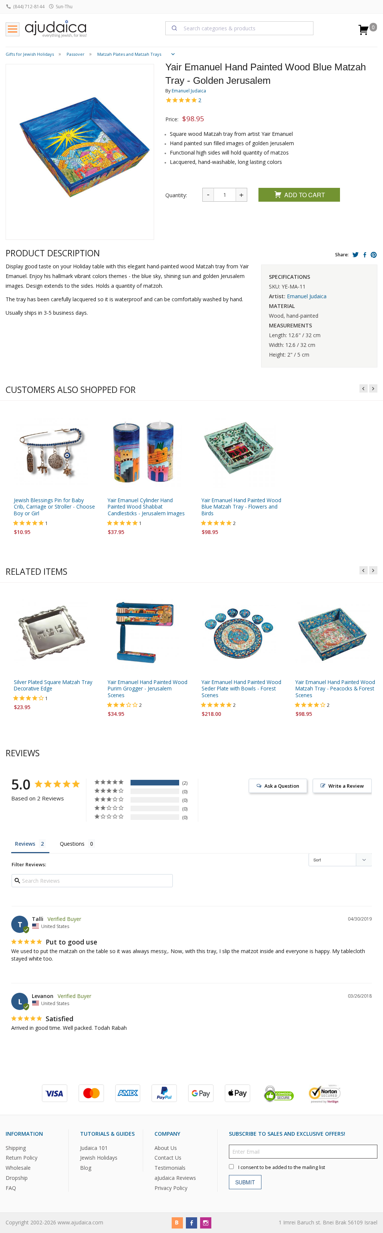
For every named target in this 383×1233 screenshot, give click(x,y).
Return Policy (21, 1158)
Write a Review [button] (346, 785)
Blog (85, 1168)
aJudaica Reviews (175, 1177)
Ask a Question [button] (281, 785)
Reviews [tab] (25, 843)
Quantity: (176, 195)
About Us (165, 1147)
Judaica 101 (94, 1147)
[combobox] (239, 28)
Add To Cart (304, 194)
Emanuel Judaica (189, 91)
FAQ (11, 1187)
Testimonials (170, 1168)
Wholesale (18, 1168)
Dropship (17, 1177)
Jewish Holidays (98, 1158)
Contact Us (167, 1158)
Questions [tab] (72, 843)
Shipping (16, 1147)
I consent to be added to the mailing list (281, 1167)
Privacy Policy (170, 1187)
